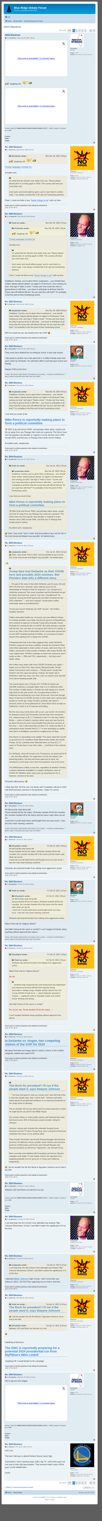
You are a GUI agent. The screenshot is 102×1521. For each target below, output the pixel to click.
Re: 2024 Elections (13, 147)
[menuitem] (7, 17)
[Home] (9, 8)
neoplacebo (16, 311)
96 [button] (91, 30)
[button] (69, 30)
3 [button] (79, 30)
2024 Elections (12, 26)
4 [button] (82, 30)
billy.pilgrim (17, 846)
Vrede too (15, 223)
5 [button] (85, 30)
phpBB (43, 1497)
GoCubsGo (16, 156)
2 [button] (76, 30)
